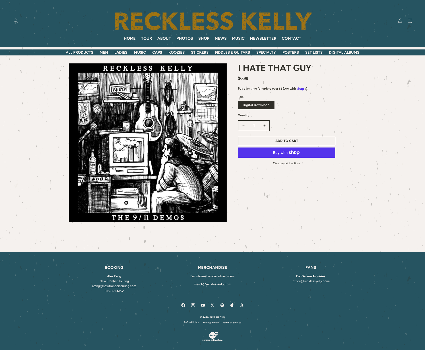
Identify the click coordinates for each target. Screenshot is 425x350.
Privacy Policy (211, 322)
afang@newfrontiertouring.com (114, 286)
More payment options (286, 163)
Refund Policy (191, 322)
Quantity (243, 115)
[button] (16, 21)
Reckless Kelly (217, 316)
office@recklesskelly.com (311, 281)
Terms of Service (232, 322)
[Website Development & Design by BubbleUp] (212, 340)
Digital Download (256, 105)
